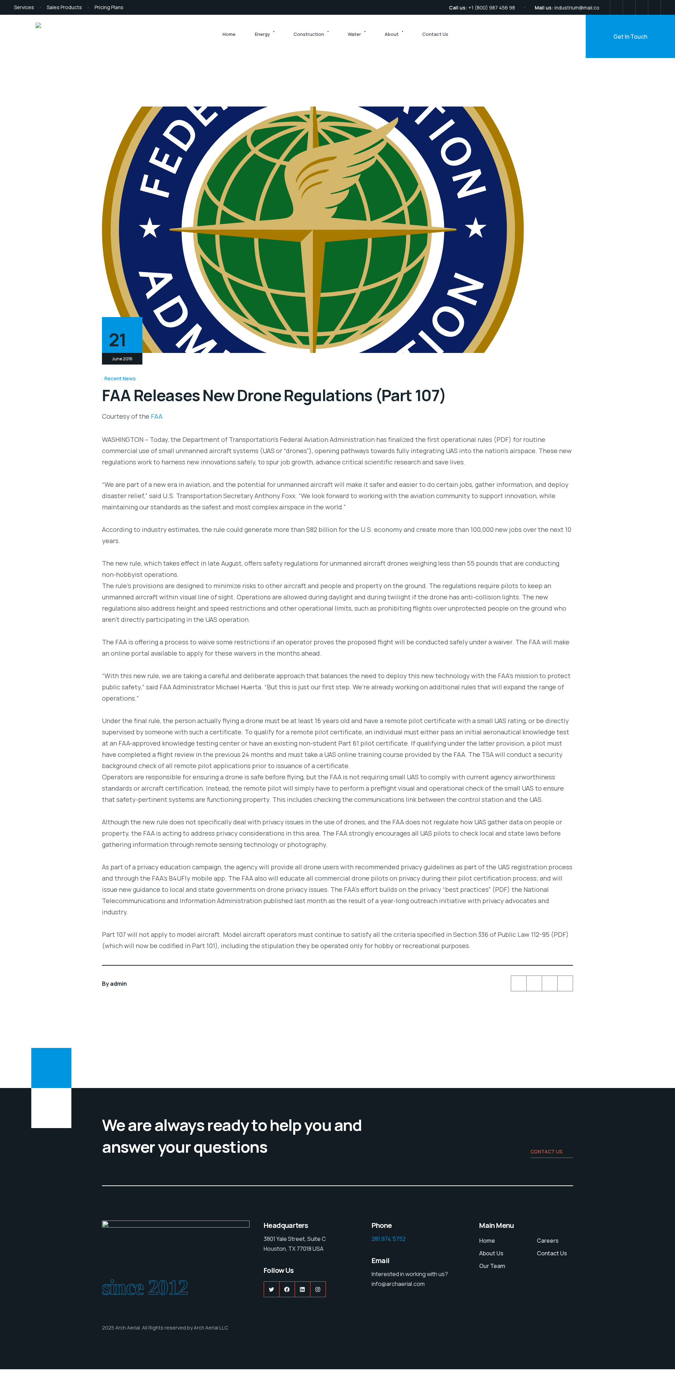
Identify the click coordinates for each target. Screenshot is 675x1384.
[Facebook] (629, 7)
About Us (491, 1253)
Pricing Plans (109, 7)
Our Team (492, 1266)
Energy (262, 34)
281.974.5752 (389, 1239)
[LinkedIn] (642, 7)
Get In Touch (630, 36)
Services (24, 7)
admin (118, 983)
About (392, 34)
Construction (309, 34)
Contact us (546, 1151)
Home (229, 34)
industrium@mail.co (576, 7)
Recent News (120, 378)
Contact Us (435, 34)
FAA (156, 416)
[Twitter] (616, 7)
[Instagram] (654, 7)
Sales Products (64, 7)
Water (354, 34)
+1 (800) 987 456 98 (491, 7)
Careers (548, 1240)
